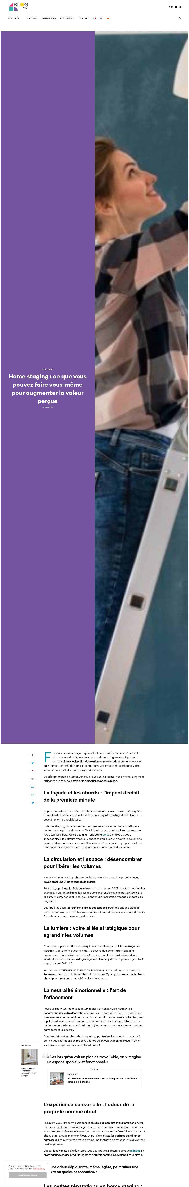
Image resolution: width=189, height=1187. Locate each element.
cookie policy (39, 1168)
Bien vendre (47, 369)
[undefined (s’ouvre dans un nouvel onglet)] (140, 1150)
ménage (135, 1150)
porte (105, 834)
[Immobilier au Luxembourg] (18, 6)
